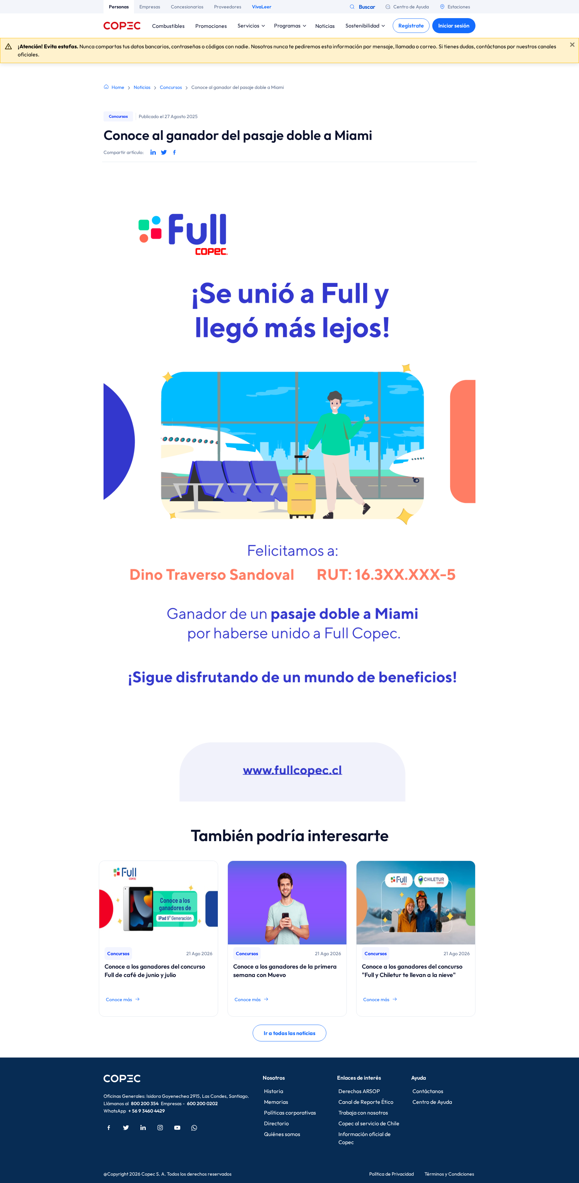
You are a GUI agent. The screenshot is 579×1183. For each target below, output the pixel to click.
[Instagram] (160, 1127)
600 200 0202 (202, 1103)
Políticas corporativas (290, 1112)
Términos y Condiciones (449, 1174)
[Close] (572, 44)
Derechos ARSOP (359, 1091)
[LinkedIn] (143, 1127)
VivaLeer (261, 7)
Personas (119, 7)
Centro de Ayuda (411, 7)
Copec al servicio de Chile (368, 1123)
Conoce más (119, 999)
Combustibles (168, 25)
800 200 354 (144, 1103)
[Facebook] (109, 1127)
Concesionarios (187, 7)
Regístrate (411, 25)
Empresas (149, 7)
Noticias (325, 25)
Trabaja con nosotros (363, 1112)
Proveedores (227, 7)
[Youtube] (177, 1127)
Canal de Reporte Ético (365, 1101)
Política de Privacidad (391, 1174)
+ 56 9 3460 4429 (146, 1111)
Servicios (248, 25)
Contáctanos (427, 1091)
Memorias (276, 1101)
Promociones (211, 25)
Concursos (171, 87)
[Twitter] (126, 1127)
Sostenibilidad (362, 25)
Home (118, 87)
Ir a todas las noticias (289, 1033)
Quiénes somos (282, 1134)
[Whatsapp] (194, 1127)
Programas (287, 25)
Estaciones (459, 7)
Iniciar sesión (453, 25)
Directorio (276, 1123)
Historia (273, 1091)
